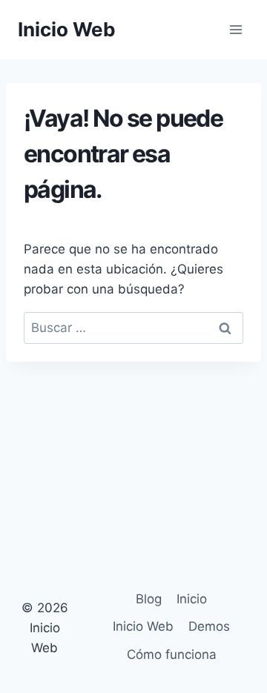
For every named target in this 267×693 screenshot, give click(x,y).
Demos (209, 626)
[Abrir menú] (235, 29)
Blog (149, 598)
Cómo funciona (172, 654)
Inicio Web (143, 626)
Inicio (192, 598)
